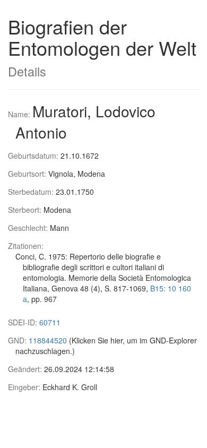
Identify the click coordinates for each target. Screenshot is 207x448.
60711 (50, 322)
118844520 (48, 340)
